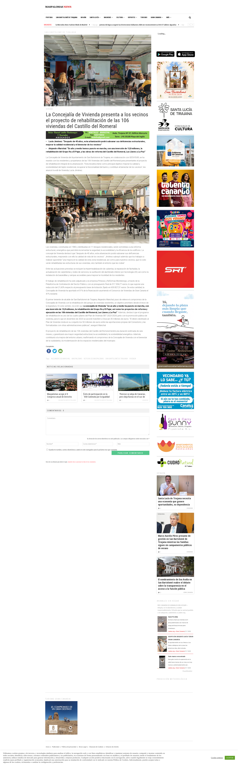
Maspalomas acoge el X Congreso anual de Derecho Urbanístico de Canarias (59, 395)
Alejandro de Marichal (60, 359)
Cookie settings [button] (217, 758)
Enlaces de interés (112, 747)
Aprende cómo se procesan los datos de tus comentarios (82, 462)
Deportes (131, 17)
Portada (49, 17)
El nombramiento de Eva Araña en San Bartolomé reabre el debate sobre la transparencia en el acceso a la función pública (175, 584)
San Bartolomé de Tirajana (66, 17)
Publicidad (55, 747)
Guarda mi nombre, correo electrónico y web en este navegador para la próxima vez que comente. (83, 450)
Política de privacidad (69, 747)
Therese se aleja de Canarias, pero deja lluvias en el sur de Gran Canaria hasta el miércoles (133, 395)
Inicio (48, 747)
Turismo (143, 17)
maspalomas (77, 359)
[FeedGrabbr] (175, 671)
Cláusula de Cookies (96, 747)
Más (167, 17)
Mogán (83, 17)
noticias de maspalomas (94, 359)
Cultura (119, 17)
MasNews (107, 17)
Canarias (145, 400)
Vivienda (132, 359)
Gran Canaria (156, 17)
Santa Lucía (94, 17)
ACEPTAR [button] (229, 758)
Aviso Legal (83, 747)
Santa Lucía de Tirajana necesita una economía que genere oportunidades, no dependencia (174, 501)
